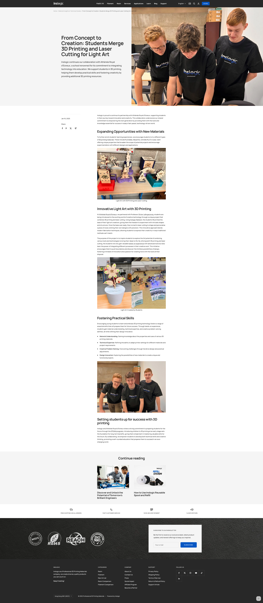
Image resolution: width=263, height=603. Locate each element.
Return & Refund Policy (156, 581)
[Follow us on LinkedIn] (179, 578)
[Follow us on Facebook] (179, 573)
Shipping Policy (153, 575)
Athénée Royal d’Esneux (108, 214)
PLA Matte (128, 140)
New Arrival (102, 578)
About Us (128, 571)
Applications (138, 3)
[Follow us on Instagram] (190, 573)
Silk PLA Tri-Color (150, 140)
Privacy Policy (153, 571)
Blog (155, 3)
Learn (149, 3)
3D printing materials (106, 140)
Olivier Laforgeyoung (145, 214)
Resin (119, 3)
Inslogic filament (136, 220)
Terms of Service (154, 578)
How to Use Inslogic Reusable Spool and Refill (149, 494)
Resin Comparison (104, 581)
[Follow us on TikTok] (201, 573)
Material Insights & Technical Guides (69, 11)
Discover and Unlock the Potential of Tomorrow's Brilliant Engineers (110, 495)
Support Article (153, 584)
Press (127, 578)
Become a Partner (131, 588)
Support (164, 3)
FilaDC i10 (100, 3)
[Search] (194, 4)
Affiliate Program (131, 584)
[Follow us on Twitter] (184, 573)
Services (127, 3)
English (181, 3)
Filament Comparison (105, 584)
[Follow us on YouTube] (196, 573)
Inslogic (117, 596)
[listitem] (62, 128)
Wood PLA (136, 140)
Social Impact (129, 581)
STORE (206, 3)
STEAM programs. (117, 431)
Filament (110, 3)
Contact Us (129, 575)
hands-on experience (136, 244)
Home (55, 11)
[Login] (198, 4)
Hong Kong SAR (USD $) (62, 596)
